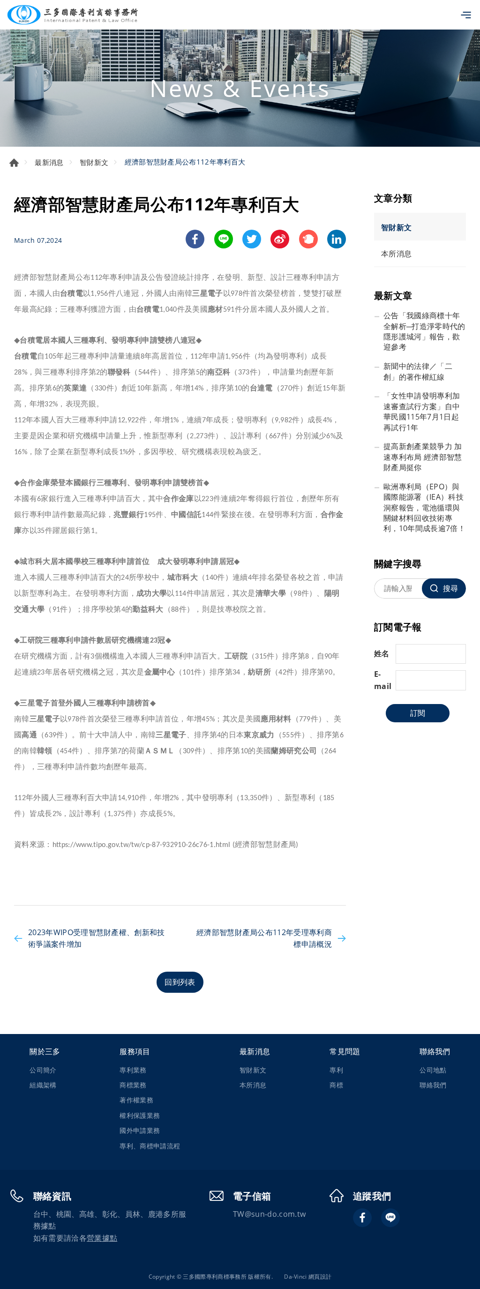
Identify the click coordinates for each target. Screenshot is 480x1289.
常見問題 (345, 1051)
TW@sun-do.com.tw (269, 1214)
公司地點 (433, 1069)
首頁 (14, 162)
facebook (195, 239)
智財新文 (94, 162)
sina (279, 239)
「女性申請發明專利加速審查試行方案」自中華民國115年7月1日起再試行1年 (421, 411)
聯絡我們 (435, 1051)
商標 (336, 1084)
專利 (336, 1069)
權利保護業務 (140, 1115)
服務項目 (135, 1051)
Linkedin (336, 239)
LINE (223, 239)
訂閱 (417, 713)
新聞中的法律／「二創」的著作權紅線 (417, 371)
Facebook (362, 1217)
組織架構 (43, 1084)
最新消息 (49, 162)
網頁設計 (319, 1277)
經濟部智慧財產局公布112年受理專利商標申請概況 (264, 938)
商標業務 (133, 1084)
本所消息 (396, 253)
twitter (251, 239)
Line (390, 1217)
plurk (308, 239)
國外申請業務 (140, 1130)
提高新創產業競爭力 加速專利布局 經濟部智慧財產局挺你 (422, 456)
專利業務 (133, 1069)
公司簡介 (43, 1069)
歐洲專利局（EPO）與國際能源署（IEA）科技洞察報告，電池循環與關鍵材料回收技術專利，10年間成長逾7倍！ (424, 507)
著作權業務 (136, 1099)
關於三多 (45, 1051)
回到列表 (180, 982)
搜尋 (450, 588)
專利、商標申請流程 (150, 1145)
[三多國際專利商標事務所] (72, 15)
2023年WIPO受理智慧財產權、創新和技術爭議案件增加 (96, 938)
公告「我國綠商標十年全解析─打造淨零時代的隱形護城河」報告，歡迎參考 (424, 331)
